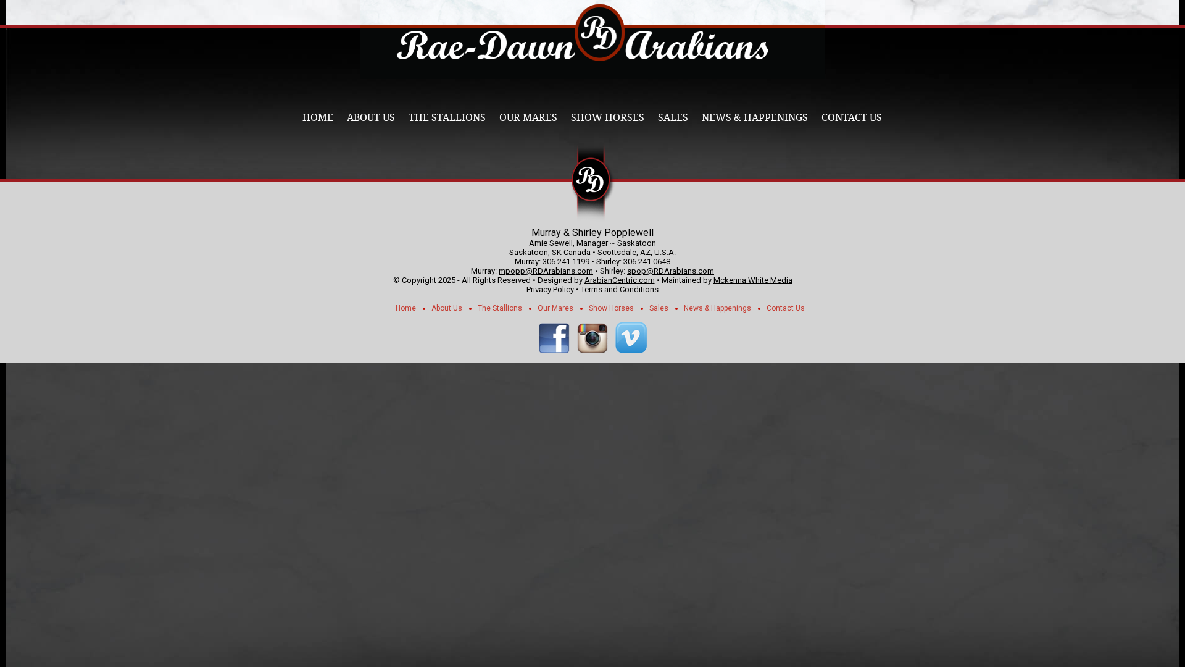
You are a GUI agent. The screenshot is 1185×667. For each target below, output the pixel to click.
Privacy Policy (550, 289)
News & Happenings (755, 118)
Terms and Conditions (620, 289)
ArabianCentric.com (619, 280)
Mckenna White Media (752, 280)
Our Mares (528, 118)
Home (317, 118)
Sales (673, 118)
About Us (371, 118)
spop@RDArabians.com (670, 270)
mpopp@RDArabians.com (546, 270)
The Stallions (447, 118)
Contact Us (851, 118)
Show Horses (607, 118)
